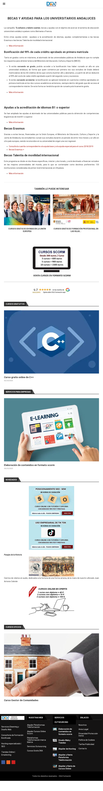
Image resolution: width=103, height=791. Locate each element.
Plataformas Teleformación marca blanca (36, 740)
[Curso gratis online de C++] (51, 342)
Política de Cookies (87, 740)
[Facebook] (3, 762)
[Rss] (8, 762)
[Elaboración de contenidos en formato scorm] (51, 429)
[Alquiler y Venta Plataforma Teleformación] (55, 755)
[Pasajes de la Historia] (51, 566)
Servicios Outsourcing (36, 746)
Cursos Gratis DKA (35, 751)
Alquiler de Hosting (67, 749)
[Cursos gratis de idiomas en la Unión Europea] (27, 209)
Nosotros (83, 725)
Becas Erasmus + (16, 150)
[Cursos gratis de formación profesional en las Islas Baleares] (76, 209)
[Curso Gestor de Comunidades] (51, 665)
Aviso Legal (83, 729)
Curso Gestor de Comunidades (21, 700)
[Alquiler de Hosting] (55, 749)
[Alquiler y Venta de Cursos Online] (55, 766)
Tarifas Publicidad (86, 744)
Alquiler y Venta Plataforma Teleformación (65, 757)
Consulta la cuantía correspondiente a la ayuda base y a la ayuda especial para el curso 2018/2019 (51, 146)
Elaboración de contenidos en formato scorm (29, 465)
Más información (16, 46)
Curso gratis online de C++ (19, 377)
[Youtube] (13, 762)
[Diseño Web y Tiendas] (55, 740)
